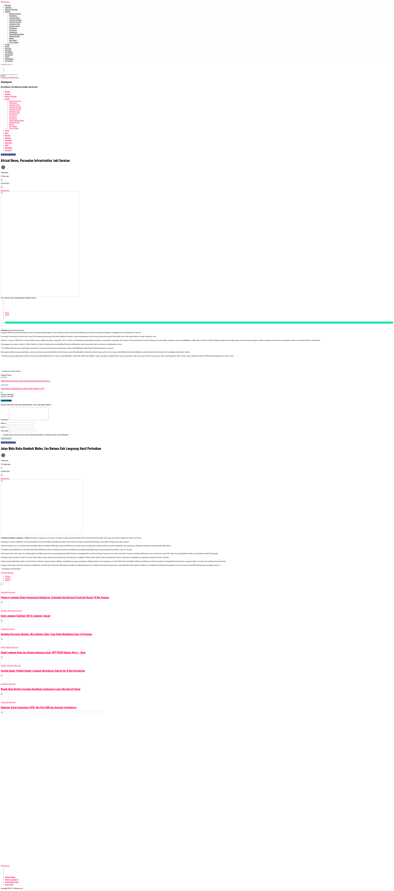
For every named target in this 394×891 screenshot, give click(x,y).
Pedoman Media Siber (12, 882)
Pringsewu (13, 30)
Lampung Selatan (15, 20)
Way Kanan (13, 40)
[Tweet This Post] (199, 303)
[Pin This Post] (199, 305)
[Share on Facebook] (199, 301)
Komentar (5, 420)
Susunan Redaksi (10, 877)
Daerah (7, 12)
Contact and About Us (12, 879)
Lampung (8, 8)
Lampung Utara (14, 26)
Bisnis (7, 47)
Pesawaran (13, 28)
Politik (7, 45)
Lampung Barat (14, 18)
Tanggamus (13, 32)
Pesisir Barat (13, 42)
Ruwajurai (8, 51)
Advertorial (9, 55)
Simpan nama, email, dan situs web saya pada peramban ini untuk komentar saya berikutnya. (36, 435)
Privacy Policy (9, 884)
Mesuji (11, 38)
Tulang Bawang (14, 36)
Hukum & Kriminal (11, 10)
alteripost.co (5, 191)
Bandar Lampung (15, 14)
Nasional (8, 49)
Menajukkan (9, 59)
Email (3, 427)
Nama (3, 423)
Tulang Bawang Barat (16, 34)
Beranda (8, 5)
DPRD (7, 57)
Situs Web (4, 431)
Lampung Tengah (15, 22)
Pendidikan (9, 53)
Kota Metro (13, 16)
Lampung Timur (14, 24)
